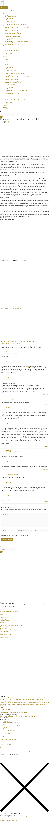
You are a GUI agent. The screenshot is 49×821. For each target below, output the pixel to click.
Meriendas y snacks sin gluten (12, 30)
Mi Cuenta (5, 59)
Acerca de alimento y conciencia (12, 55)
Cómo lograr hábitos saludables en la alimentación (17, 716)
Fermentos (20, 701)
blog (18, 816)
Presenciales (6, 45)
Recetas (7, 15)
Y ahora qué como (9, 38)
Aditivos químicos (11, 697)
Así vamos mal (9, 18)
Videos (43, 704)
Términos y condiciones (5, 744)
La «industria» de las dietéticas (11, 309)
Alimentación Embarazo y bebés (12, 36)
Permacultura (32, 702)
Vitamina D (9, 705)
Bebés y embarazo (10, 699)
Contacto (5, 58)
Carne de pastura (25, 699)
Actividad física (3, 697)
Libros (4, 47)
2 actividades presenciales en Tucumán (13, 713)
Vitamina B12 (3, 705)
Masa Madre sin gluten (10, 35)
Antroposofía (42, 697)
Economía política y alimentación (8, 701)
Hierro (28, 701)
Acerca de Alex (8, 53)
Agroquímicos (19, 697)
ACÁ (27, 216)
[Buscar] (1, 117)
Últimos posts (5, 707)
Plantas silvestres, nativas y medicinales (16, 24)
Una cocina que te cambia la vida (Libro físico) (16, 50)
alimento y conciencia (8, 12)
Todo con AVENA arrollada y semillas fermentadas (16, 32)
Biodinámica (18, 699)
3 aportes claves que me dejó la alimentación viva (17, 341)
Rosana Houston (10, 450)
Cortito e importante (11, 21)
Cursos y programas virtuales (10, 25)
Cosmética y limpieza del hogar (37, 699)
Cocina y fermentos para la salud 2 (13, 44)
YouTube (28, 816)
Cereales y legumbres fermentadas (13, 33)
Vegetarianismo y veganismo (33, 704)
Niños (26, 702)
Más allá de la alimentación (12, 22)
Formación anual (6, 610)
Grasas (25, 701)
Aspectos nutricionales (11, 19)
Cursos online (6, 728)
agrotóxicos (25, 697)
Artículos (2, 699)
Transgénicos (21, 704)
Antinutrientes (35, 697)
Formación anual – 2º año (9, 730)
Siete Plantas (8, 39)
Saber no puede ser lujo (10, 16)
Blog (4, 13)
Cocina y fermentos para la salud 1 (13, 42)
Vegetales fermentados (10, 29)
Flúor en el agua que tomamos (10, 343)
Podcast (5, 56)
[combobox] (7, 114)
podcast (43, 816)
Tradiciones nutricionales (11, 704)
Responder (45, 358)
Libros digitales (8, 49)
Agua (30, 697)
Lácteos (2, 702)
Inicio (4, 731)
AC (11, 216)
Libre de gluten (38, 701)
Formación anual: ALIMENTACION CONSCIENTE (16, 41)
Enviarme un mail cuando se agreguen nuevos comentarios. (16, 535)
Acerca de (5, 52)
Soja (42, 702)
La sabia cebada (5, 709)
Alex (8, 377)
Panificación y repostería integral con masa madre (17, 27)
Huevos (32, 701)
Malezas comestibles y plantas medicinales (14, 702)
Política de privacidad (5, 747)
